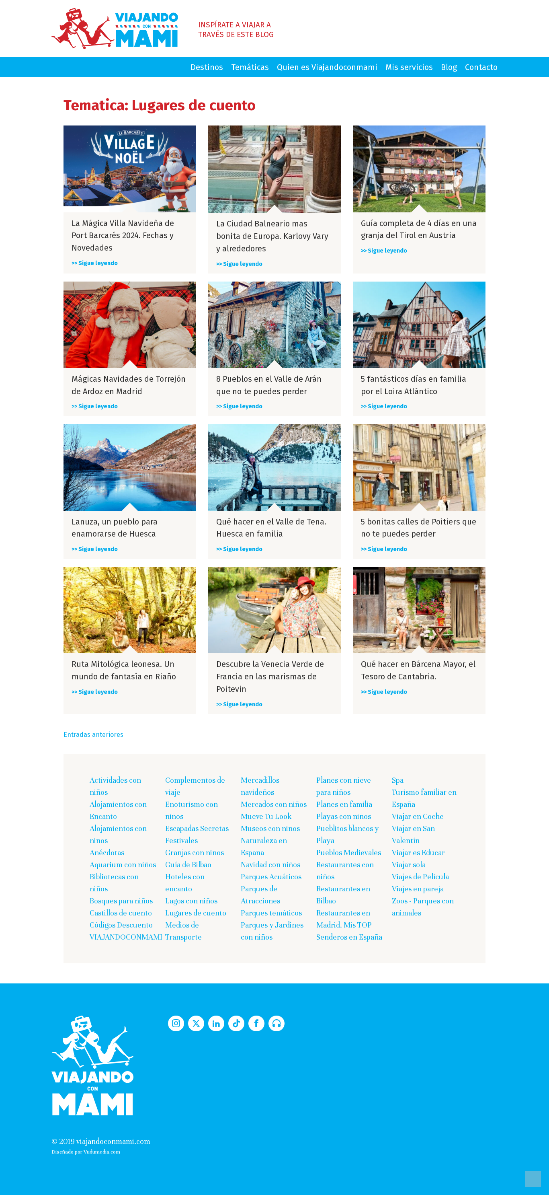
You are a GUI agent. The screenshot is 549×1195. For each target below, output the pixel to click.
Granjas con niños (194, 852)
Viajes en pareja (418, 888)
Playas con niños (343, 816)
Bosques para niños (121, 900)
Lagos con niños (191, 900)
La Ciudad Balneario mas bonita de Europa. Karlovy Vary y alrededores (272, 236)
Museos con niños (270, 828)
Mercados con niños (274, 804)
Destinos (207, 67)
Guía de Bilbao (188, 864)
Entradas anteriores (93, 734)
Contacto (481, 67)
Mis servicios (409, 67)
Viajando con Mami (114, 28)
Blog (449, 67)
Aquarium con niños (123, 864)
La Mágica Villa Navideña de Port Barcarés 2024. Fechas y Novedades (123, 235)
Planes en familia (344, 804)
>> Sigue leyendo (95, 263)
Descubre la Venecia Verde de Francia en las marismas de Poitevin (270, 676)
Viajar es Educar (418, 852)
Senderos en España (349, 937)
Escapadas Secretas (197, 828)
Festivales (181, 840)
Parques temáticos (271, 912)
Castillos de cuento (121, 912)
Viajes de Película (420, 876)
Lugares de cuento (195, 912)
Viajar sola (409, 864)
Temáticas (250, 67)
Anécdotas (107, 852)
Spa (398, 780)
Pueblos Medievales (348, 852)
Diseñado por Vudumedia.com (85, 1151)
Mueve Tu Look (266, 816)
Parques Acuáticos (271, 876)
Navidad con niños (270, 864)
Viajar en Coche (418, 816)
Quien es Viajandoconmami (327, 67)
